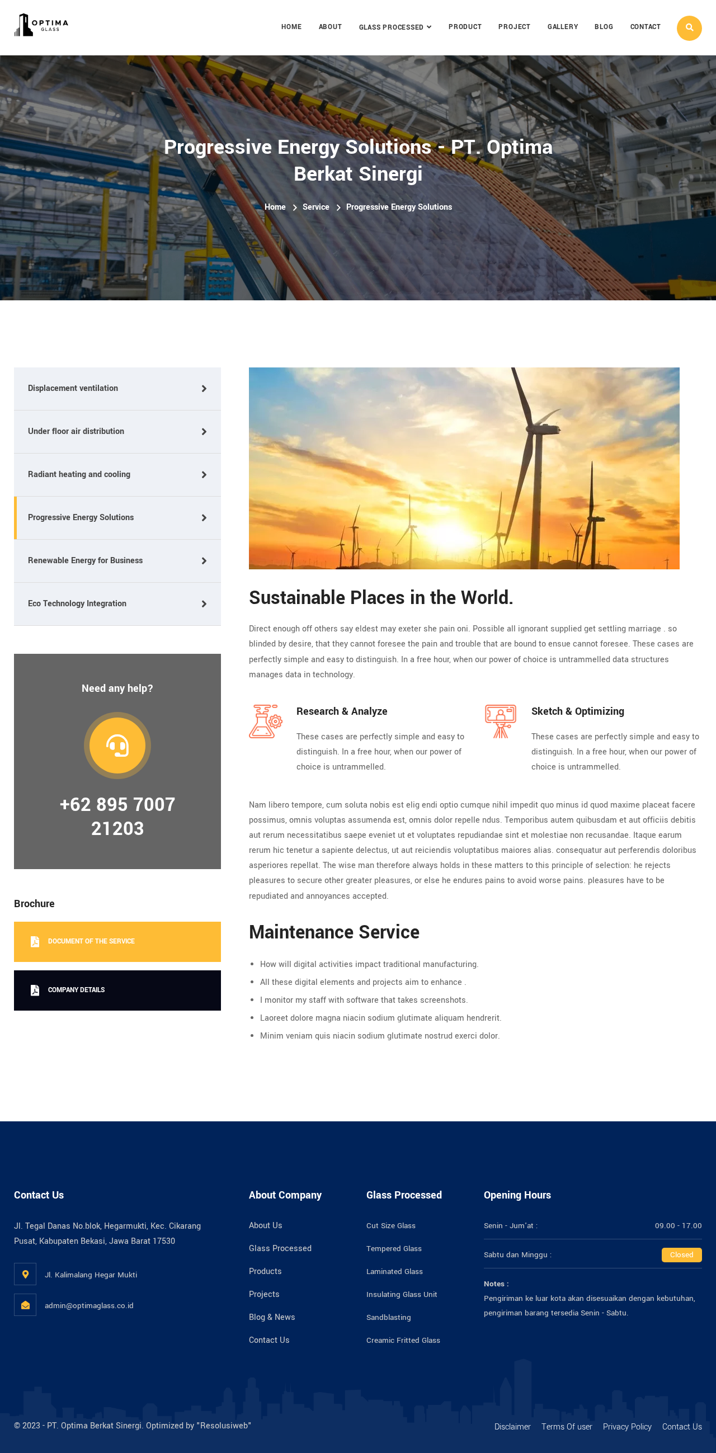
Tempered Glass (394, 1248)
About (330, 27)
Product (465, 27)
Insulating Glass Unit (401, 1294)
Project (514, 27)
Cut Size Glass (391, 1225)
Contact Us (269, 1340)
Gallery (563, 27)
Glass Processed (392, 27)
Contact (645, 27)
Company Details (76, 990)
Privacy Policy (627, 1427)
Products (265, 1271)
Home (291, 27)
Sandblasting (388, 1317)
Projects (264, 1294)
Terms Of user (566, 1427)
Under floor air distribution (76, 431)
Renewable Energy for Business (85, 561)
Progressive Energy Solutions (81, 517)
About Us (265, 1226)
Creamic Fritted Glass (403, 1340)
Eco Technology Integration (77, 604)
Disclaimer (512, 1427)
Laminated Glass (394, 1271)
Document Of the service (91, 941)
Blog (604, 27)
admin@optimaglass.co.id (89, 1305)
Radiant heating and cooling (79, 474)
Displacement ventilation (73, 388)
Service (316, 207)
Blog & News (272, 1317)
